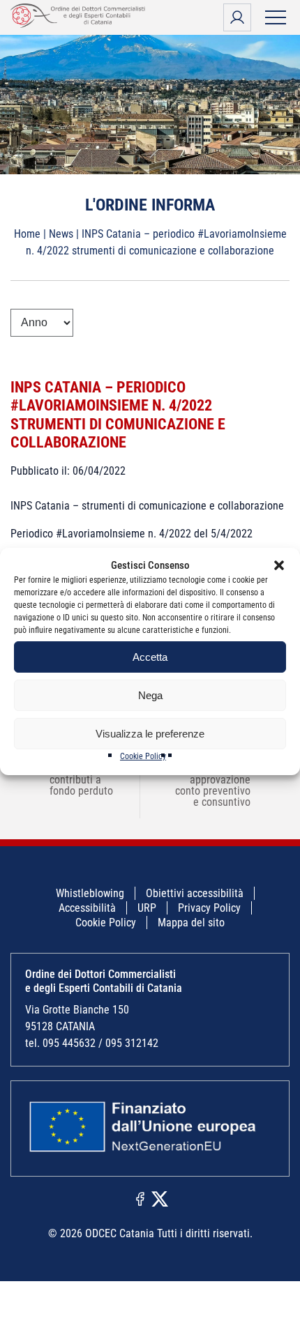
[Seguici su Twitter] (159, 1198)
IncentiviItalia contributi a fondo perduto (72, 779)
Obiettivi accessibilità (194, 893)
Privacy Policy (209, 908)
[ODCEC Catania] (80, 24)
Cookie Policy (143, 756)
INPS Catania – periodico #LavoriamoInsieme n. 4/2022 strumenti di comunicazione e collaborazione (117, 414)
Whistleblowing (90, 893)
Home (27, 233)
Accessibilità (87, 908)
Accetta (150, 657)
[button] (279, 565)
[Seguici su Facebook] (140, 1198)
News (61, 233)
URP (146, 908)
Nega (150, 695)
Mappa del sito (191, 922)
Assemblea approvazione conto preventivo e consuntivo (222, 785)
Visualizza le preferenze (150, 734)
